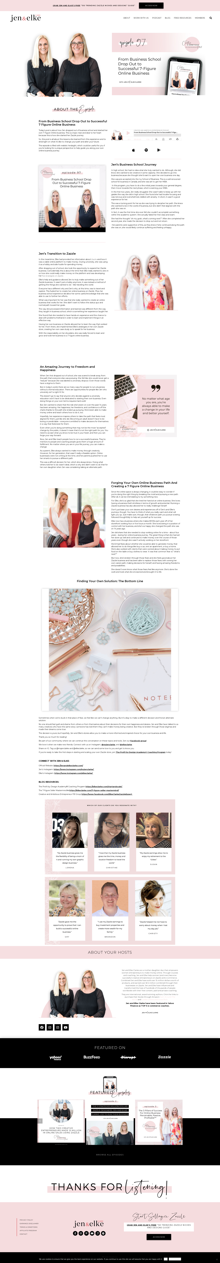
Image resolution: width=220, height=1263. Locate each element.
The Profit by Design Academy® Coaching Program (140, 752)
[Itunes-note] (97, 1233)
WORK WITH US (141, 18)
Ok (166, 1259)
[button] (210, 18)
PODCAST (156, 18)
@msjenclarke (108, 744)
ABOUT (126, 18)
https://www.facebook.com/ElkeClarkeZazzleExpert (106, 794)
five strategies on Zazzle (52, 276)
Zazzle (94, 259)
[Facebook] (42, 1027)
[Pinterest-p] (86, 1233)
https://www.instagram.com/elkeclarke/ (73, 773)
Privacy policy (175, 1259)
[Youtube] (65, 1027)
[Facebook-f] (75, 1233)
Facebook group (138, 741)
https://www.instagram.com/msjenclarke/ (74, 769)
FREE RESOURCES (182, 18)
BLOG (167, 18)
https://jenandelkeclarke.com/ (68, 765)
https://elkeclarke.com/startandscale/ (104, 786)
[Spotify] (103, 1233)
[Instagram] (50, 1027)
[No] (217, 1259)
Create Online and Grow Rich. (155, 999)
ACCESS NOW (151, 5)
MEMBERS (200, 18)
